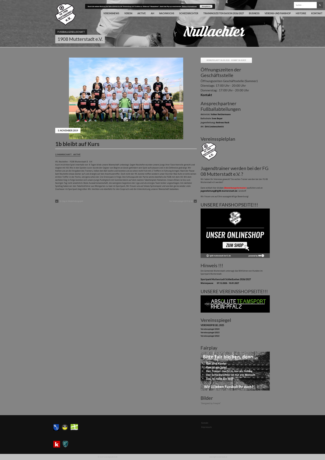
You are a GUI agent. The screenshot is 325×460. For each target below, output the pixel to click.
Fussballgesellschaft (71, 31)
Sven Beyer (217, 118)
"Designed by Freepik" (211, 403)
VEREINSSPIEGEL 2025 (212, 325)
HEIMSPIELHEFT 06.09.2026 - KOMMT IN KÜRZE (226, 60)
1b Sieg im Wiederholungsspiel (69, 201)
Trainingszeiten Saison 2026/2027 (223, 13)
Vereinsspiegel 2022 (210, 336)
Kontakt (316, 13)
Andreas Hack (222, 122)
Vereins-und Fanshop (278, 13)
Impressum (206, 427)
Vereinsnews (111, 13)
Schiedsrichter (188, 13)
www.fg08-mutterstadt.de (218, 457)
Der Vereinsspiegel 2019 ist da (182, 201)
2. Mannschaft (63, 154)
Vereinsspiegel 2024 (210, 329)
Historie (301, 13)
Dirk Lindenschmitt (214, 126)
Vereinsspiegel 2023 (210, 332)
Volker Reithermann (221, 114)
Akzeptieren (206, 6)
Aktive (76, 154)
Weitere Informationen (189, 6)
